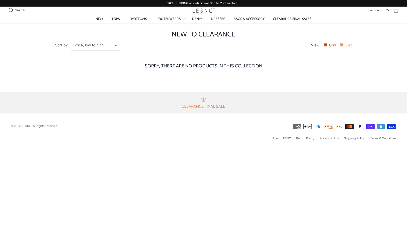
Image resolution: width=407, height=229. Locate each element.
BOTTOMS (139, 19)
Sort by (61, 45)
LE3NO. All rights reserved (39, 126)
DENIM (197, 19)
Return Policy (305, 138)
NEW (99, 19)
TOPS (116, 19)
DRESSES (218, 19)
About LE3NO (282, 138)
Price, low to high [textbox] (89, 45)
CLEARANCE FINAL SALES (292, 19)
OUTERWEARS (169, 19)
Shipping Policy (354, 138)
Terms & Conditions (383, 138)
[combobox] (95, 45)
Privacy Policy (329, 138)
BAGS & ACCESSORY (249, 19)
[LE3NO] (203, 10)
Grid (333, 45)
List (349, 45)
